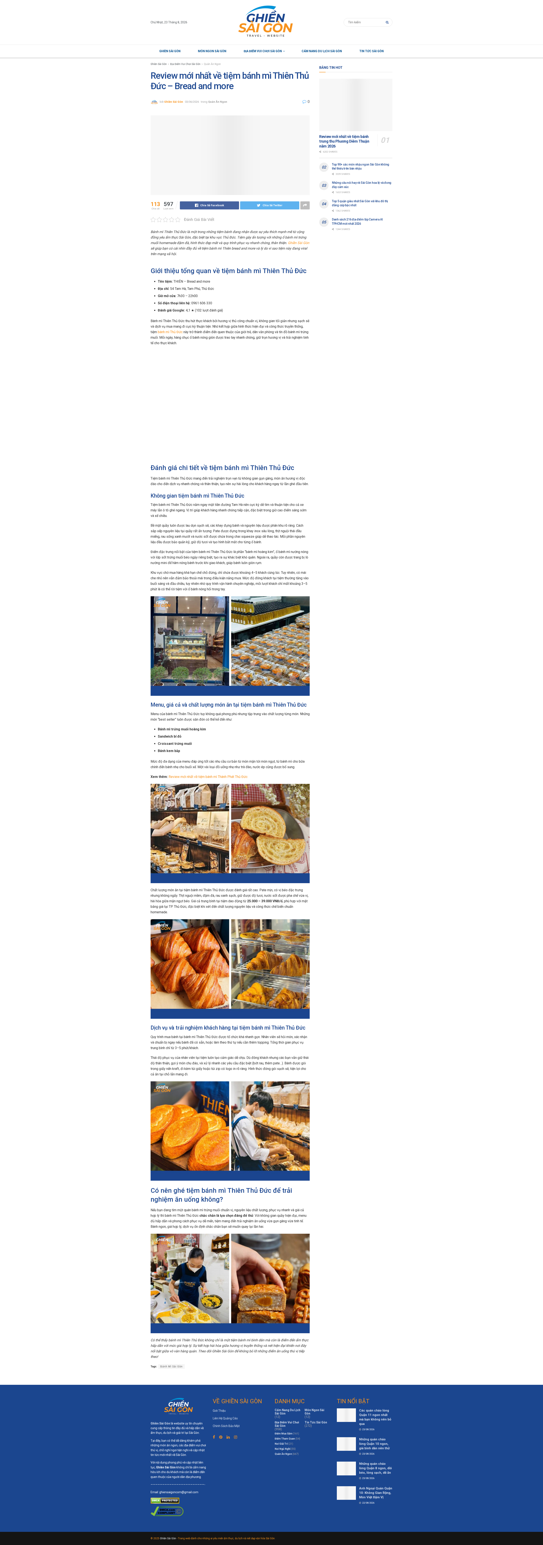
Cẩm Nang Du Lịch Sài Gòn (322, 51)
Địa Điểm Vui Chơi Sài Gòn (263, 51)
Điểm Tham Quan (285, 1438)
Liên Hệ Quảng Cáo (225, 1418)
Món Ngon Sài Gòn (212, 51)
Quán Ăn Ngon (212, 64)
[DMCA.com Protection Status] (165, 1500)
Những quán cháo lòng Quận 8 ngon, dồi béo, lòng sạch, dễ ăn (375, 1468)
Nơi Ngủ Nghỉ (282, 1448)
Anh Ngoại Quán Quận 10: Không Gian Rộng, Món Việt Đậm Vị (375, 1492)
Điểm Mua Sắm (283, 1433)
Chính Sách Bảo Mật (226, 1426)
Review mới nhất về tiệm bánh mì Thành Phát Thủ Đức (208, 777)
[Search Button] (388, 22)
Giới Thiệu (219, 1410)
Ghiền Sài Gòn (170, 51)
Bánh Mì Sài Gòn (171, 1366)
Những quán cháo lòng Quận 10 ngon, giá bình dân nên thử (374, 1443)
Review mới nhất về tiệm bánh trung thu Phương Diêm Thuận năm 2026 (344, 141)
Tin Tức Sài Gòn (371, 51)
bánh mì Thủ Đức (170, 332)
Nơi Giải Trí (281, 1443)
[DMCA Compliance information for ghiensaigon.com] (167, 1511)
